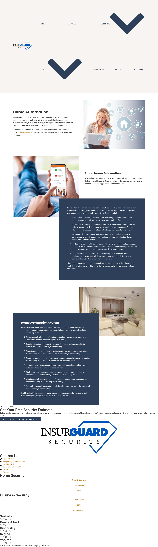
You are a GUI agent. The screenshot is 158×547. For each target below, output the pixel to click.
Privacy (25, 546)
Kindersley (7, 528)
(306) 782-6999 (5, 543)
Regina (5, 534)
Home (42, 24)
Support (118, 69)
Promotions (98, 69)
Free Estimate (138, 69)
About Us (72, 24)
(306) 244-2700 (5, 519)
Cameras (79, 491)
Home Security (12, 475)
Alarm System (79, 500)
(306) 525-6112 (5, 537)
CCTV (79, 505)
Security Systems (79, 480)
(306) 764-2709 (5, 525)
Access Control (79, 510)
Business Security (14, 495)
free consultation (25, 132)
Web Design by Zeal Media (39, 546)
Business (43, 69)
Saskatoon (7, 516)
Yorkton (5, 540)
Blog (1, 514)
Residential (105, 24)
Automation (79, 485)
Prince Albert (9, 522)
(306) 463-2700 (5, 531)
